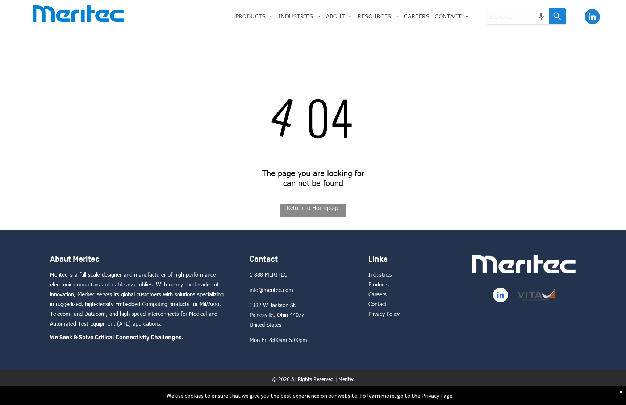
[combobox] (518, 16)
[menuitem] (254, 16)
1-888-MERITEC (268, 274)
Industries (380, 274)
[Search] (557, 16)
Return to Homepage (313, 207)
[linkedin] (592, 17)
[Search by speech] (541, 16)
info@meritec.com (271, 289)
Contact (377, 303)
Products (378, 284)
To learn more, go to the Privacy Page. (406, 395)
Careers (377, 294)
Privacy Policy (384, 313)
